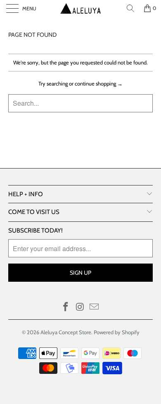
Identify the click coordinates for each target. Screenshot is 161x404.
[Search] (130, 8)
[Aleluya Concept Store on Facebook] (65, 307)
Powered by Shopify (117, 332)
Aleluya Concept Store (65, 332)
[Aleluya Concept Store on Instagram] (80, 307)
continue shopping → (99, 83)
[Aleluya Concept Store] (80, 8)
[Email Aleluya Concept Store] (94, 307)
